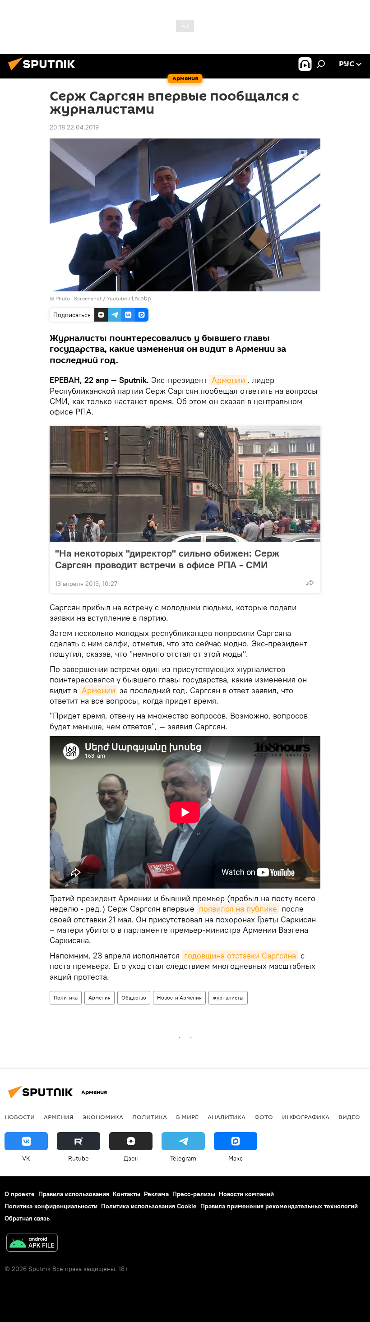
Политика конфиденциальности (51, 1206)
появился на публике (238, 908)
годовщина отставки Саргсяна (240, 955)
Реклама (156, 1194)
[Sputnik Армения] (44, 72)
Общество (133, 997)
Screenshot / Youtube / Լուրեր (112, 298)
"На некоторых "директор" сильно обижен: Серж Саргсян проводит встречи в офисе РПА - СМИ (167, 559)
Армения (99, 997)
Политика (66, 997)
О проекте (20, 1194)
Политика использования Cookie (149, 1206)
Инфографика (305, 1117)
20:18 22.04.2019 (74, 127)
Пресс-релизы (193, 1194)
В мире (187, 1117)
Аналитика (226, 1117)
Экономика (103, 1117)
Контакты (126, 1194)
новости (20, 1117)
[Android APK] (32, 1244)
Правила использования (73, 1194)
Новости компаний (246, 1194)
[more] (310, 583)
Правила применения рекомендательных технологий (279, 1206)
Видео (349, 1117)
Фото (263, 1117)
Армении (228, 380)
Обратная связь (27, 1218)
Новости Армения (179, 997)
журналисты (228, 997)
